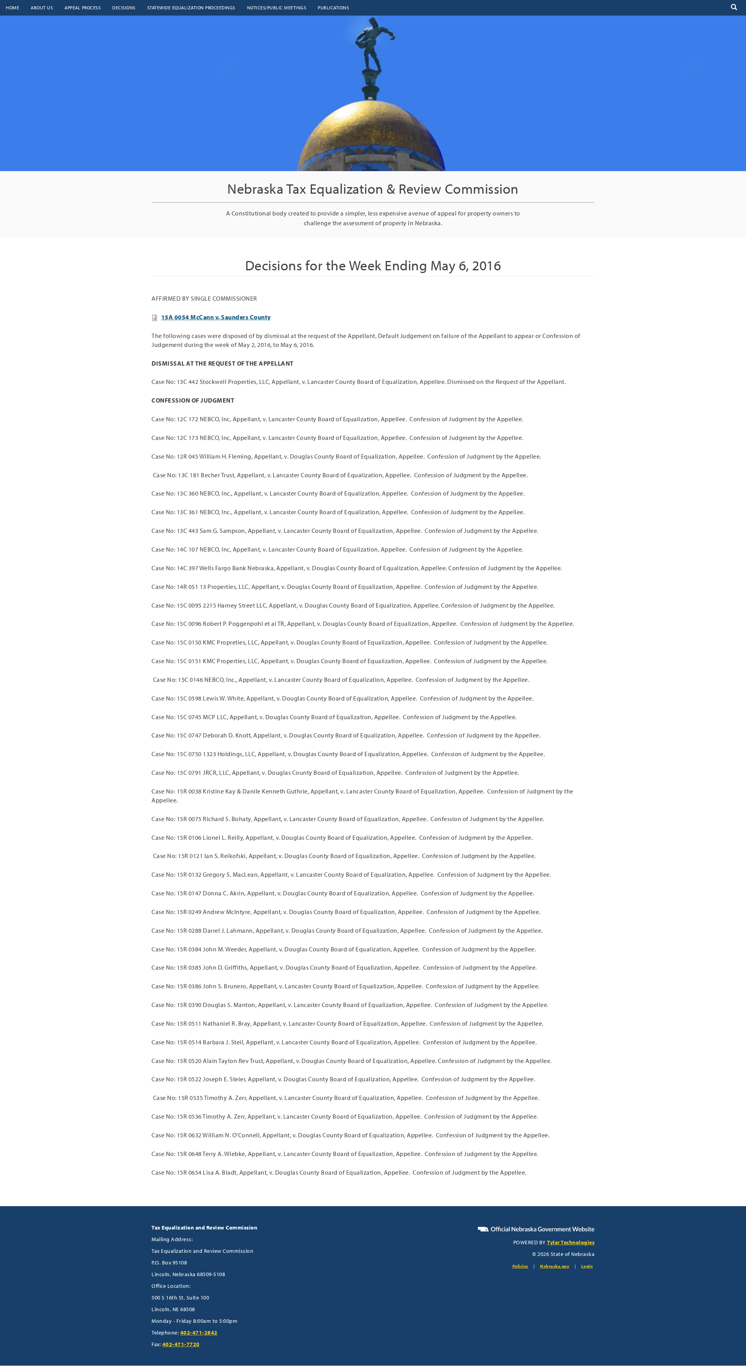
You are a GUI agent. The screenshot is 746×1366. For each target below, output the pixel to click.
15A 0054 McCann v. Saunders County (216, 317)
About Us (42, 8)
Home (12, 8)
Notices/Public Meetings (277, 8)
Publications (333, 8)
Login (587, 1266)
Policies (520, 1266)
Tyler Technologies (570, 1242)
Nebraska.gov (554, 1266)
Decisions (124, 8)
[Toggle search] (734, 7)
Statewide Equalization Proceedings (191, 8)
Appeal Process (82, 8)
